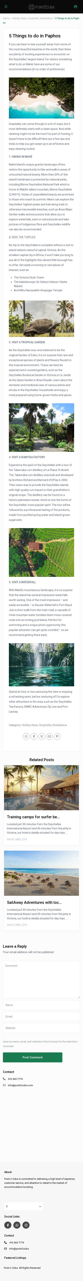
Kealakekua (46, 18)
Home (6, 18)
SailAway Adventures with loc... (34, 902)
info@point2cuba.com (20, 1085)
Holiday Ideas (19, 18)
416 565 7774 (15, 1079)
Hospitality (33, 18)
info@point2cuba (19, 1248)
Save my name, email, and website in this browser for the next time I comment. (40, 1044)
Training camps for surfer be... (33, 817)
